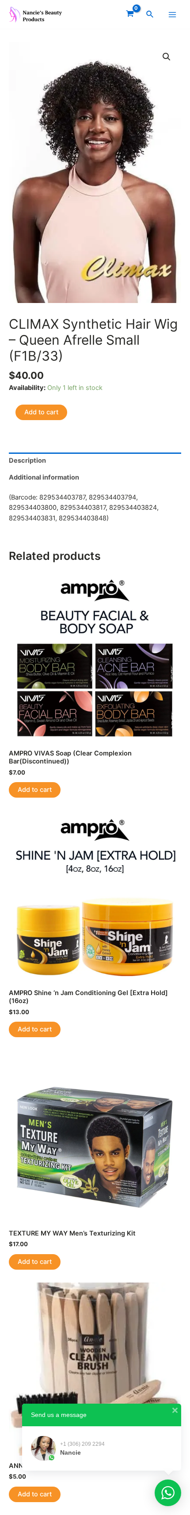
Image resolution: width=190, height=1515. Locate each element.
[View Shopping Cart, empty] (130, 14)
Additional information (44, 477)
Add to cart (41, 412)
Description (27, 460)
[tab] (95, 461)
